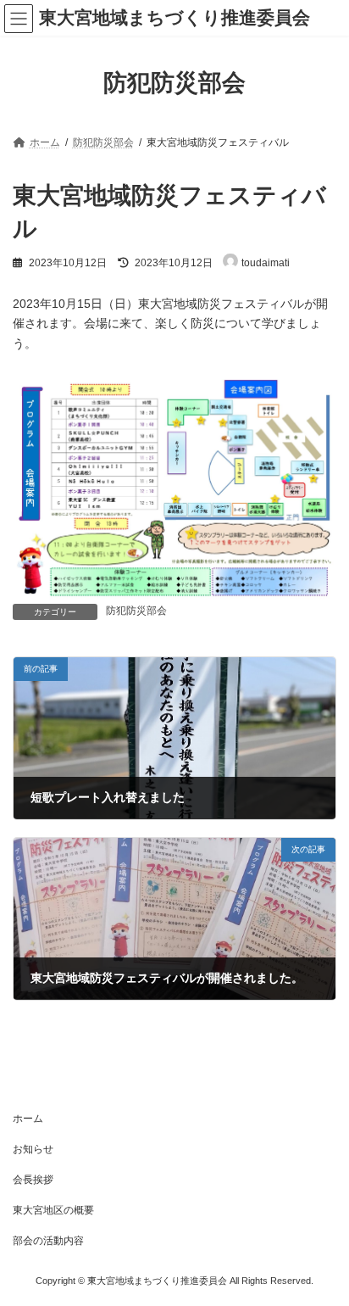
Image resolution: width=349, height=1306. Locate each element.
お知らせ (33, 1149)
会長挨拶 (33, 1180)
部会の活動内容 (48, 1241)
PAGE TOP (324, 1248)
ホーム (28, 1119)
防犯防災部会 (136, 611)
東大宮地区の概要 (53, 1210)
